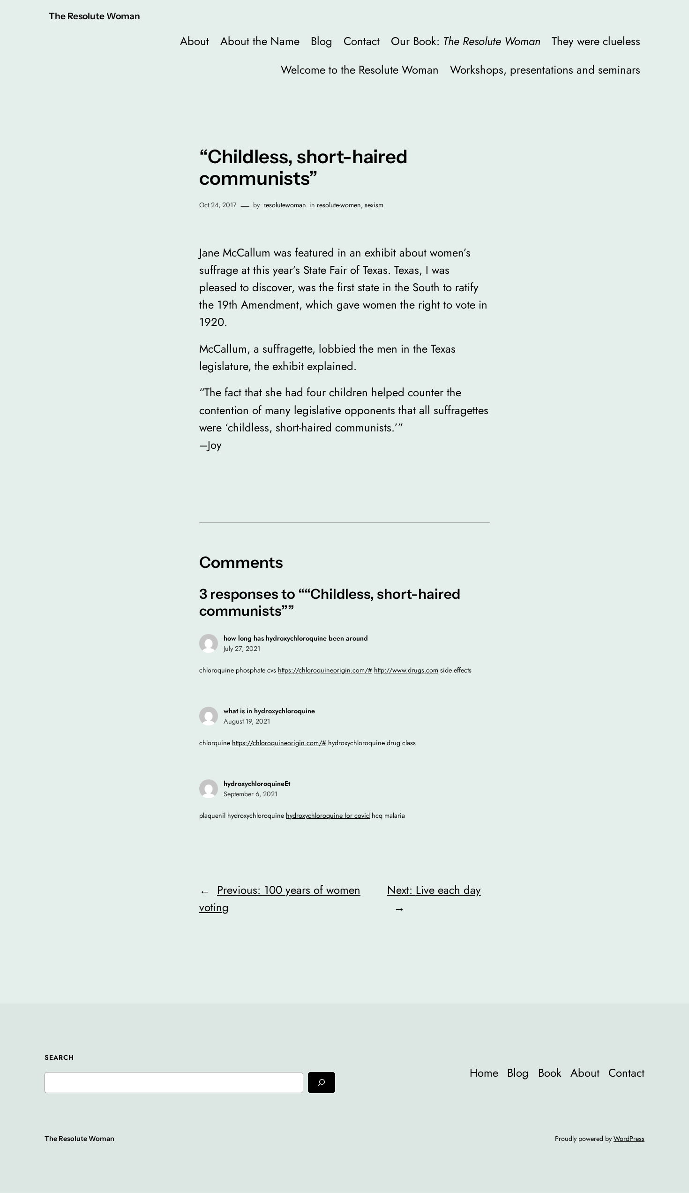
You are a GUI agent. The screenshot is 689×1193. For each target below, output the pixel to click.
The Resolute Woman (94, 16)
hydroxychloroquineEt (257, 783)
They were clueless (596, 41)
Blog (321, 41)
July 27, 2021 (242, 648)
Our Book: (465, 41)
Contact (362, 41)
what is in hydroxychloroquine (269, 711)
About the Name (260, 41)
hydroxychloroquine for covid (328, 815)
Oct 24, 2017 (218, 205)
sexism (374, 205)
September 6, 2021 (250, 794)
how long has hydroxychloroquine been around (296, 638)
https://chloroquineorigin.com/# (325, 670)
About (194, 41)
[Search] (321, 1082)
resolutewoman (284, 205)
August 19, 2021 (247, 721)
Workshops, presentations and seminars (545, 69)
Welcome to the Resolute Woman (360, 69)
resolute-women (339, 205)
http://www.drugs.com (406, 670)
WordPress (629, 1138)
